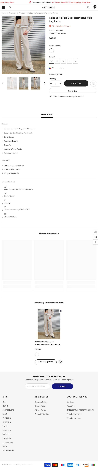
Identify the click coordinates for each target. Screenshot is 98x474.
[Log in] (88, 7)
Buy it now (73, 91)
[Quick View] (61, 311)
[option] (23, 45)
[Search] (10, 7)
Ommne (59, 30)
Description (47, 114)
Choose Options (46, 362)
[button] (2, 83)
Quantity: (53, 79)
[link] (17, 282)
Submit (62, 386)
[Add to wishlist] (93, 83)
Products (12, 13)
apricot (37, 354)
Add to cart (76, 83)
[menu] (3, 7)
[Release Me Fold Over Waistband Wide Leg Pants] (49, 324)
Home (4, 13)
